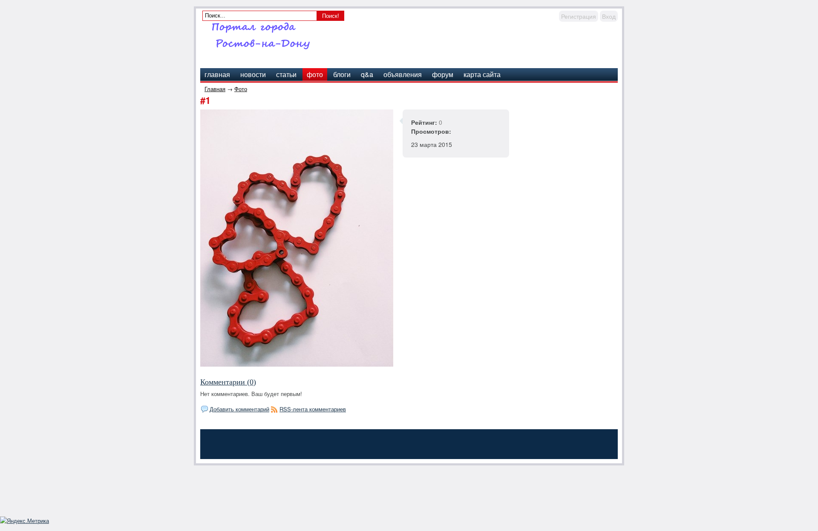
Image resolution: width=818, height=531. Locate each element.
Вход (609, 16)
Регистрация (578, 16)
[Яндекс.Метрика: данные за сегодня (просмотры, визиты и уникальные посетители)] (24, 521)
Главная (214, 89)
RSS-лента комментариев (312, 409)
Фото (240, 89)
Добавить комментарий (239, 409)
